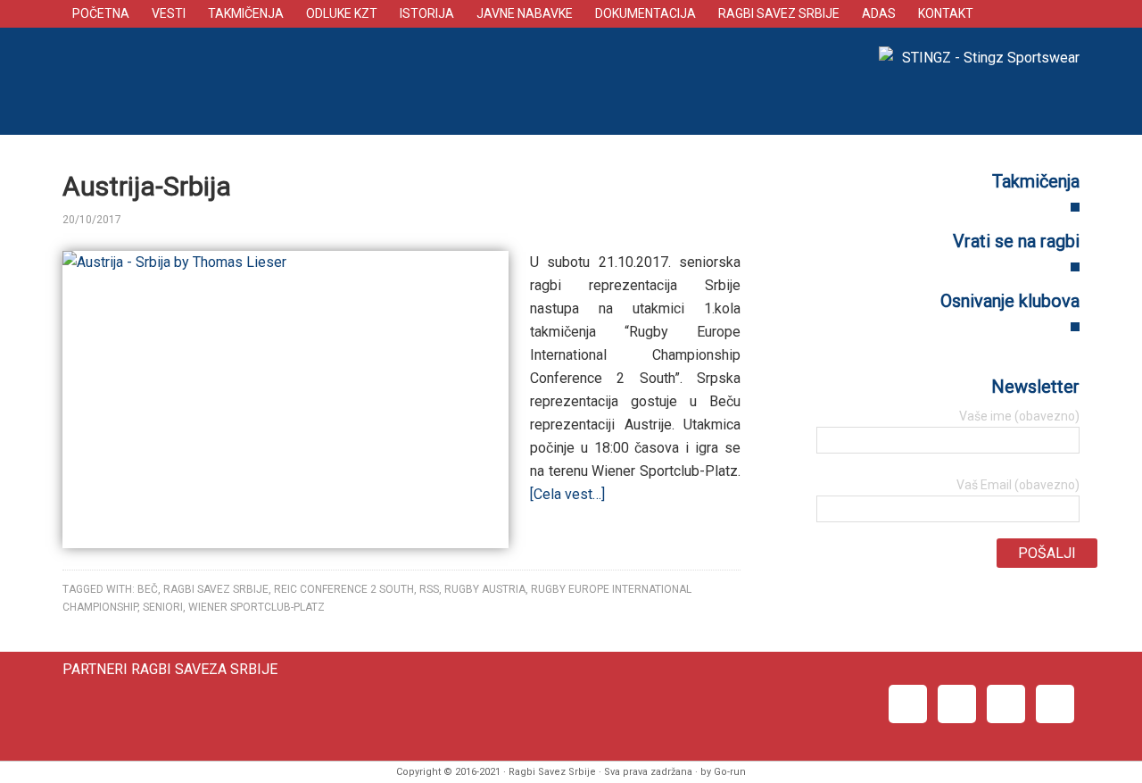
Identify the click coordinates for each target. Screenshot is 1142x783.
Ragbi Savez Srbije (397, 81)
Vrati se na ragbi (1016, 241)
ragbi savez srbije (216, 589)
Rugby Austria (484, 589)
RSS (429, 589)
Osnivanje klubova (1010, 301)
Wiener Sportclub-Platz (256, 607)
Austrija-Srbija (146, 186)
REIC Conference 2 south (344, 589)
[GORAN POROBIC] (153, 219)
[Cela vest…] (567, 494)
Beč (147, 589)
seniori (163, 607)
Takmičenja (1036, 181)
